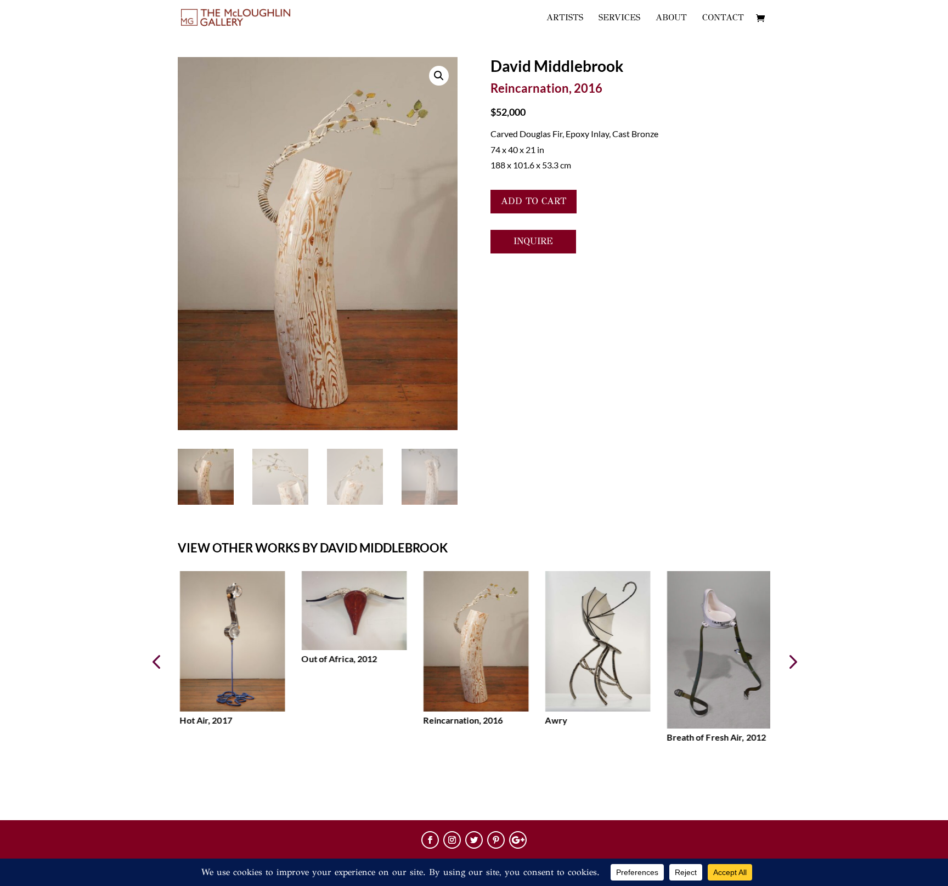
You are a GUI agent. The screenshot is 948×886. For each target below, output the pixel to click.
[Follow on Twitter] (474, 840)
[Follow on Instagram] (452, 840)
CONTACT (723, 18)
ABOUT (671, 18)
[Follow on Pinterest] (496, 840)
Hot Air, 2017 (204, 720)
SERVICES (619, 18)
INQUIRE (533, 241)
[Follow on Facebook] (430, 840)
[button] (791, 661)
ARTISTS (564, 18)
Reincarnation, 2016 (461, 720)
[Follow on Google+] (518, 840)
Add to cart (533, 201)
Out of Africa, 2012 (337, 658)
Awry (554, 720)
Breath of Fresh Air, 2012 (714, 737)
